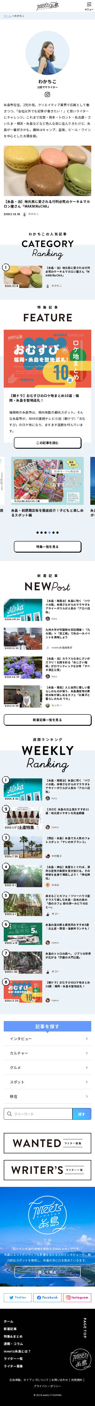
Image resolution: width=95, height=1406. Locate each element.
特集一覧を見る (47, 546)
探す (82, 1114)
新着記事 (10, 1329)
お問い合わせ (59, 1380)
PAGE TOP (85, 1328)
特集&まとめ (13, 1336)
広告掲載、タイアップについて (29, 1380)
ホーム (7, 15)
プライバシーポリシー (47, 1386)
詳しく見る (47, 1272)
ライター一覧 (13, 1358)
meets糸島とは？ (17, 1351)
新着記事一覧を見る (47, 720)
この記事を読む (47, 442)
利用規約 (76, 1380)
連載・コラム (13, 1343)
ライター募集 (13, 1366)
